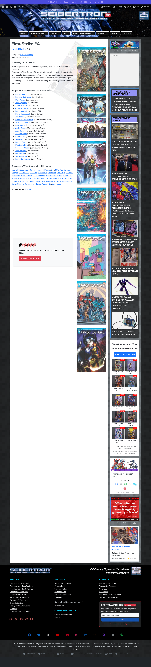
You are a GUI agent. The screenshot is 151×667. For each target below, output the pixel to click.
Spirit (58, 181)
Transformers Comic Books (121, 92)
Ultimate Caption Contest (121, 548)
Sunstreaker (30, 184)
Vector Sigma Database (19, 597)
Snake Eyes (40, 181)
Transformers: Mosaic (125, 101)
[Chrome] (10, 619)
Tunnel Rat (46, 184)
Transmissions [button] (37, 33)
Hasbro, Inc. (122, 646)
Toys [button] (65, 33)
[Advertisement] (44, 209)
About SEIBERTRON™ (64, 583)
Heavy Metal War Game (20, 606)
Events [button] (126, 33)
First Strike (19, 49)
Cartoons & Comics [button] (82, 33)
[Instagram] (76, 635)
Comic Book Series (123, 99)
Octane (14, 178)
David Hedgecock (22, 114)
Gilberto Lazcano (22, 108)
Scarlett (21, 181)
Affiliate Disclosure (63, 594)
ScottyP (28, 189)
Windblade (56, 184)
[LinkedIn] (86, 635)
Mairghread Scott (22, 94)
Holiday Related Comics (125, 110)
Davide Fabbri (21, 142)
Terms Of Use (60, 591)
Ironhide (33, 173)
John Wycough (21, 102)
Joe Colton (42, 173)
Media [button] (114, 33)
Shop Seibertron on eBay (110, 594)
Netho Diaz (20, 153)
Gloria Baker (24, 173)
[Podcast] (104, 635)
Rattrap (44, 178)
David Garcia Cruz (22, 159)
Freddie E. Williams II (24, 119)
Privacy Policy (60, 586)
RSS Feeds (103, 591)
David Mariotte (21, 111)
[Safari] (16, 619)
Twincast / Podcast (107, 586)
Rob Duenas (20, 136)
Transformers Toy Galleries (21, 589)
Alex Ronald (20, 131)
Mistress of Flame (54, 175)
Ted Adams (20, 117)
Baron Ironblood (36, 170)
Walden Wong (21, 156)
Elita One (59, 170)
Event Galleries (16, 603)
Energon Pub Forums (19, 591)
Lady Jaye (61, 173)
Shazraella (29, 181)
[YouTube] (57, 635)
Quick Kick (36, 178)
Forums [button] (54, 33)
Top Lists (13, 608)
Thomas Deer (21, 133)
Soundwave (50, 181)
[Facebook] (29, 635)
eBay (134, 50)
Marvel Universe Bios (125, 107)
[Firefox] (21, 619)
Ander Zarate (21, 105)
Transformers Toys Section (21, 586)
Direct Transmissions (118, 605)
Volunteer (103, 589)
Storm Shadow (18, 184)
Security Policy (61, 589)
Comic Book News (122, 104)
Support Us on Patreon (109, 597)
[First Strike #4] (92, 69)
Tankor (39, 184)
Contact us (59, 605)
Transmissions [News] (19, 583)
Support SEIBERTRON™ (30, 259)
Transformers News (121, 119)
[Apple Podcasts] (113, 635)
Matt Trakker (26, 175)
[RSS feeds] (95, 635)
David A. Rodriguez (23, 97)
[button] (94, 6)
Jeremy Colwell (21, 122)
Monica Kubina (21, 145)
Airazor (25, 170)
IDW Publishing (26, 54)
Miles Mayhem (39, 175)
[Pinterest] (67, 635)
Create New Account (63, 614)
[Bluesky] (39, 635)
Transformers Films (18, 594)
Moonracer (67, 175)
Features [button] (101, 33)
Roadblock (64, 178)
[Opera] (31, 619)
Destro (47, 170)
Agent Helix (17, 170)
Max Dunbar (20, 100)
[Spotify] (122, 635)
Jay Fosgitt (19, 139)
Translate (59, 597)
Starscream (67, 181)
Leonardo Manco (22, 148)
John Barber (20, 150)
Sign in (57, 617)
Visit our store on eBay (125, 354)
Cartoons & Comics (18, 600)
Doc (52, 170)
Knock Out (52, 173)
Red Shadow (53, 178)
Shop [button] (22, 33)
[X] (48, 635)
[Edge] (26, 619)
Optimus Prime (24, 178)
